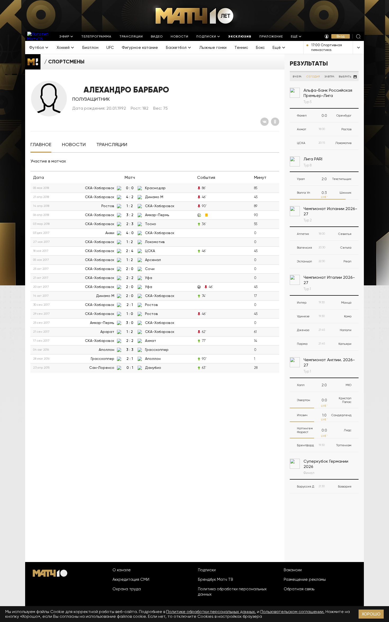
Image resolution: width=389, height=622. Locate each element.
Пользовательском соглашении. (292, 611)
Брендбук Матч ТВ (215, 579)
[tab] (40, 145)
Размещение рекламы (305, 579)
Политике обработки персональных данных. (211, 611)
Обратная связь (299, 589)
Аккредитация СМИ (130, 579)
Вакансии (293, 570)
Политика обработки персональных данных (232, 592)
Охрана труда (126, 589)
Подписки (207, 570)
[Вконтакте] (264, 122)
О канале (121, 570)
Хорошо (371, 613)
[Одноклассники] (275, 122)
